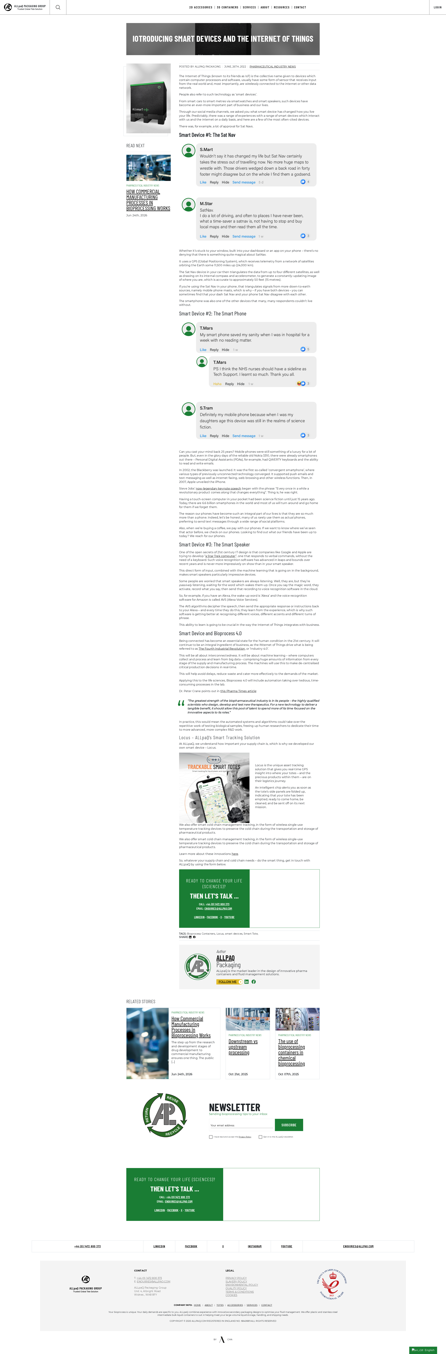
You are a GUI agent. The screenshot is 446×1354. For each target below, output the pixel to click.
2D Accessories (201, 7)
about (209, 1305)
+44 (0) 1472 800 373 (217, 904)
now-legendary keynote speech (218, 488)
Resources (282, 7)
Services (249, 7)
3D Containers (228, 7)
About (265, 7)
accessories (235, 1305)
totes (220, 1305)
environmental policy (242, 1284)
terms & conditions (240, 1291)
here (235, 854)
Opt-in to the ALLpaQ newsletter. (278, 1137)
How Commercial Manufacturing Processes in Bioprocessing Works (148, 199)
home (197, 1305)
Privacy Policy (245, 1137)
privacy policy (236, 1278)
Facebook (191, 1246)
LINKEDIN (199, 917)
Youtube (286, 1246)
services (252, 1305)
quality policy (236, 1288)
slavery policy (236, 1281)
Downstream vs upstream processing (243, 1046)
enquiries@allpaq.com (218, 908)
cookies (231, 1295)
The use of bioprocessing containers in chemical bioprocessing (291, 1052)
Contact (300, 7)
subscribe (289, 1125)
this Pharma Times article (238, 691)
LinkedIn (159, 1246)
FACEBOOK (212, 917)
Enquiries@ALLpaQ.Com (153, 1281)
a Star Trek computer (220, 556)
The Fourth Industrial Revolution (222, 648)
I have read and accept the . (233, 1137)
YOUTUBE (229, 917)
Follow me (228, 981)
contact (266, 1305)
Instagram (255, 1246)
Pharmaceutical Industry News (273, 66)
